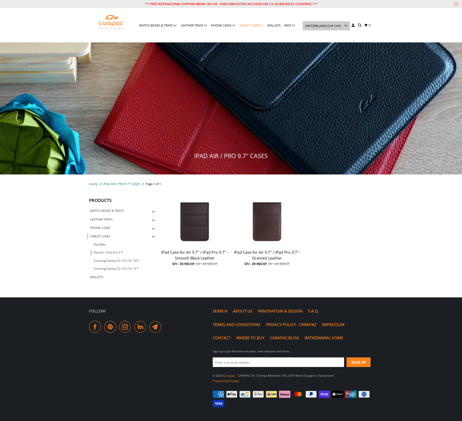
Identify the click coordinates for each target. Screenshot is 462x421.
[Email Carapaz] (156, 327)
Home (94, 184)
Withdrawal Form (324, 338)
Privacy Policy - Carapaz (291, 324)
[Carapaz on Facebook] (96, 327)
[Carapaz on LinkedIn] (141, 327)
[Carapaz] (110, 22)
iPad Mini (100, 244)
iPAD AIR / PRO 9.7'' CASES (122, 184)
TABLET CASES (249, 25)
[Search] (360, 25)
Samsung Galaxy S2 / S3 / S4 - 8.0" (116, 261)
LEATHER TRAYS (192, 25)
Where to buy (250, 338)
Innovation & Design (280, 311)
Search (220, 311)
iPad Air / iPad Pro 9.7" (108, 252)
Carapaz (229, 376)
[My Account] (353, 25)
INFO (288, 25)
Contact (222, 338)
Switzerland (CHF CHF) (323, 26)
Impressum (333, 324)
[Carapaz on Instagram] (126, 327)
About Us (242, 311)
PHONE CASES (221, 25)
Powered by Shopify (226, 381)
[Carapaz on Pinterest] (111, 327)
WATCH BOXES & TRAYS (156, 25)
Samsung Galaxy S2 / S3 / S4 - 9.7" (116, 269)
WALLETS (274, 25)
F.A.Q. (313, 311)
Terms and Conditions (236, 324)
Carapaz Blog (284, 338)
